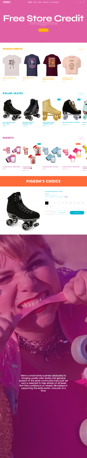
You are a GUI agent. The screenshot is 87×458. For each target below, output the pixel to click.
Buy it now (77, 212)
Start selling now (43, 30)
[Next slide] (84, 23)
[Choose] (19, 75)
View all (81, 49)
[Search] (77, 2)
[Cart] (83, 2)
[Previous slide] (2, 23)
